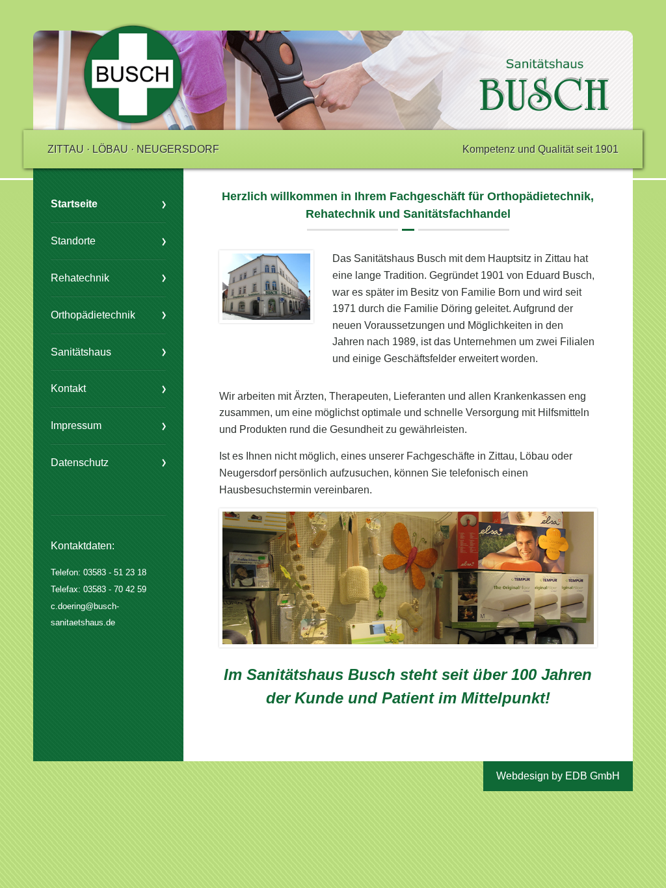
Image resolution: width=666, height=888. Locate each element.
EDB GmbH (592, 775)
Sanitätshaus (81, 352)
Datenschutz (80, 462)
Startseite (74, 203)
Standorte (73, 240)
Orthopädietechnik (93, 314)
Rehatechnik (80, 277)
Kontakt (68, 388)
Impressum (76, 425)
